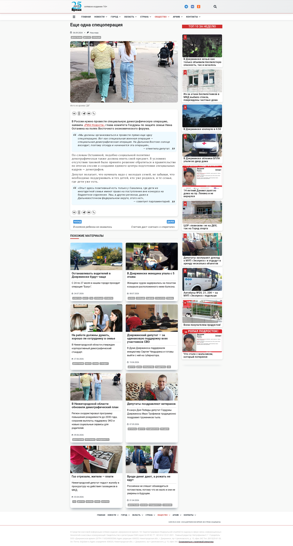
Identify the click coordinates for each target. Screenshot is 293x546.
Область (129, 17)
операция (96, 37)
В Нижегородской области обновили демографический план (95, 405)
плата (97, 501)
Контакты (192, 17)
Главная (86, 17)
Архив (176, 17)
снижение (167, 505)
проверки (109, 298)
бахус (85, 298)
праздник (165, 429)
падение (150, 298)
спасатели (160, 298)
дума (139, 367)
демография (76, 37)
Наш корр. (94, 33)
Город (114, 17)
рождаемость (103, 439)
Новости (99, 17)
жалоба (89, 501)
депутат (87, 37)
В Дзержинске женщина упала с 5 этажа (150, 275)
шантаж (105, 501)
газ (74, 501)
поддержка (160, 367)
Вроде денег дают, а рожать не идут (148, 478)
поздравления (153, 429)
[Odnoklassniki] (79, 113)
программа (90, 439)
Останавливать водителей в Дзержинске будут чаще (91, 275)
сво (168, 367)
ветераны (132, 429)
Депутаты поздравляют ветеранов (151, 404)
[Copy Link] (94, 113)
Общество (161, 17)
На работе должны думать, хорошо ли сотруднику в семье (93, 336)
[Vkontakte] (74, 113)
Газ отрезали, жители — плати (92, 476)
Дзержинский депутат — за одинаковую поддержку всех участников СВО (147, 338)
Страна (144, 17)
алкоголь (77, 298)
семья (95, 363)
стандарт (104, 363)
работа (88, 363)
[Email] (89, 113)
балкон (131, 298)
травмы (170, 298)
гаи (91, 298)
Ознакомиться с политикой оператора (196, 542)
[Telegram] (84, 113)
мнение (144, 505)
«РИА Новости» (94, 125)
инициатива (148, 367)
